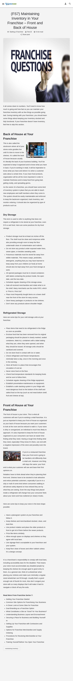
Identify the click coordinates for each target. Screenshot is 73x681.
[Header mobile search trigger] (70, 3)
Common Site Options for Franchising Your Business (26, 602)
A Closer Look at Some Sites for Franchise (22, 605)
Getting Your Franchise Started (17, 599)
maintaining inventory (11, 648)
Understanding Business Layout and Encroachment (25, 614)
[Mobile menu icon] (3, 4)
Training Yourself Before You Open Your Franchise (25, 642)
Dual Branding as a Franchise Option (20, 608)
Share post (26, 34)
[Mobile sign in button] (65, 3)
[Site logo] (11, 3)
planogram (16, 515)
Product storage (12, 236)
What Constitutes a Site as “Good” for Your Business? (26, 611)
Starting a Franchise (16, 32)
